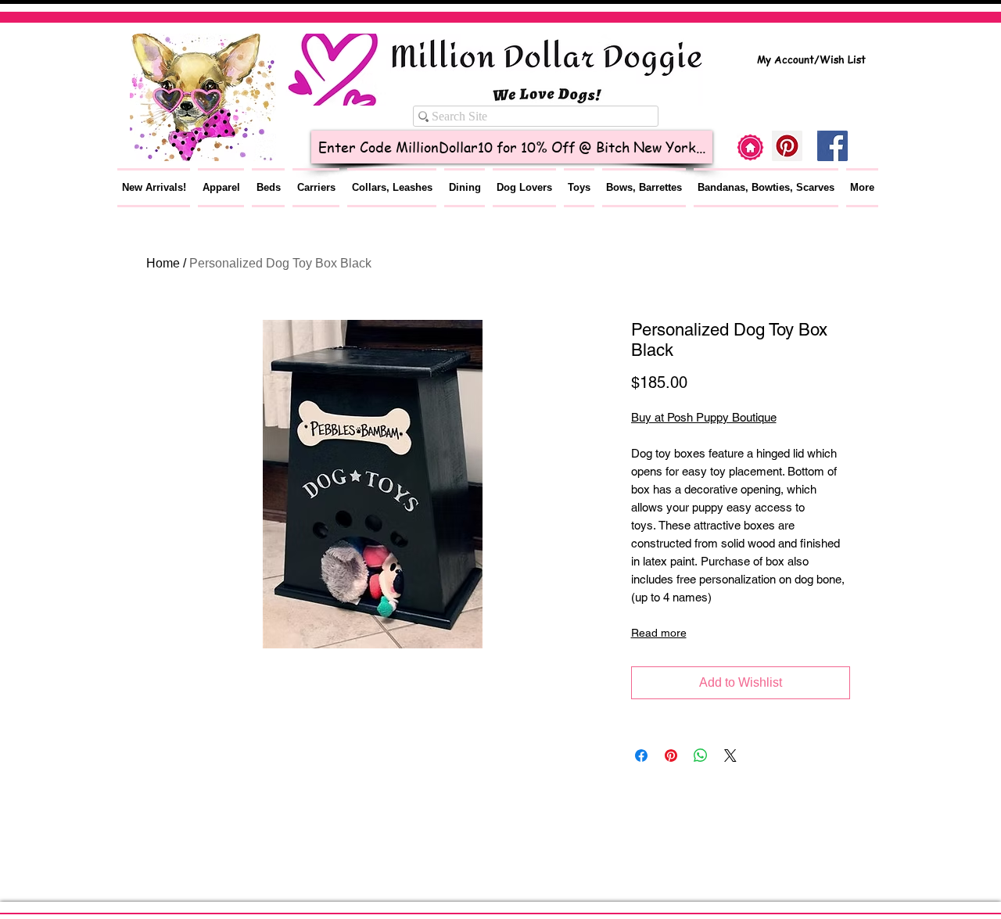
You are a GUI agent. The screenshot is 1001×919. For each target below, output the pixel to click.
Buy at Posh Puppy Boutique (704, 417)
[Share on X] (730, 755)
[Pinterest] (787, 146)
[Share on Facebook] (641, 755)
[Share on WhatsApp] (700, 755)
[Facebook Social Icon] (832, 146)
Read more (659, 632)
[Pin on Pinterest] (671, 755)
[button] (221, 187)
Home (163, 263)
